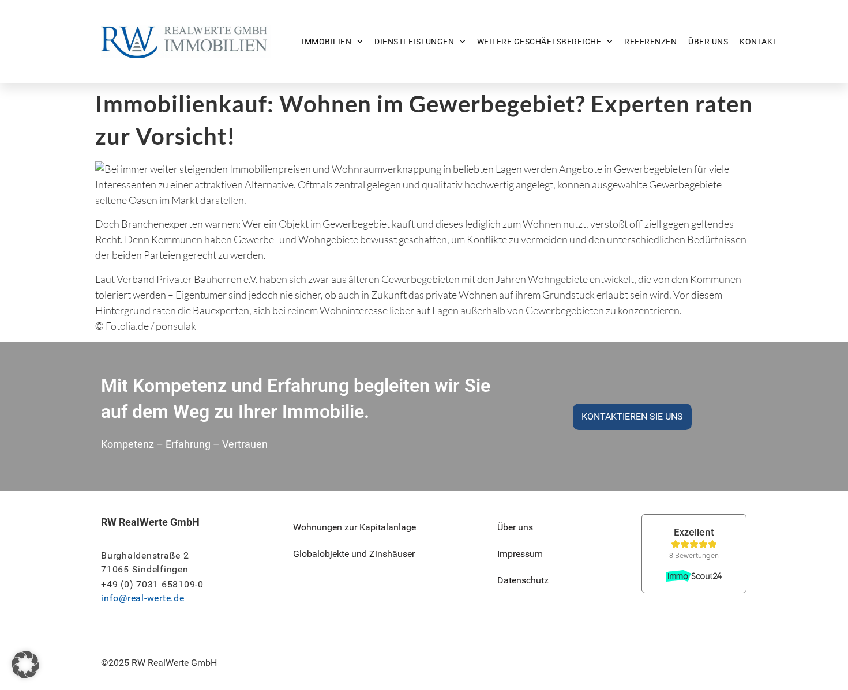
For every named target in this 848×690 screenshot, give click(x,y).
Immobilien (326, 41)
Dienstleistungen (414, 41)
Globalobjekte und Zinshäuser (354, 553)
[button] (25, 664)
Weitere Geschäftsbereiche (539, 41)
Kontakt (759, 41)
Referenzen (650, 41)
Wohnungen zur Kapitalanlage (354, 527)
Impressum (520, 553)
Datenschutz (523, 580)
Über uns (708, 41)
